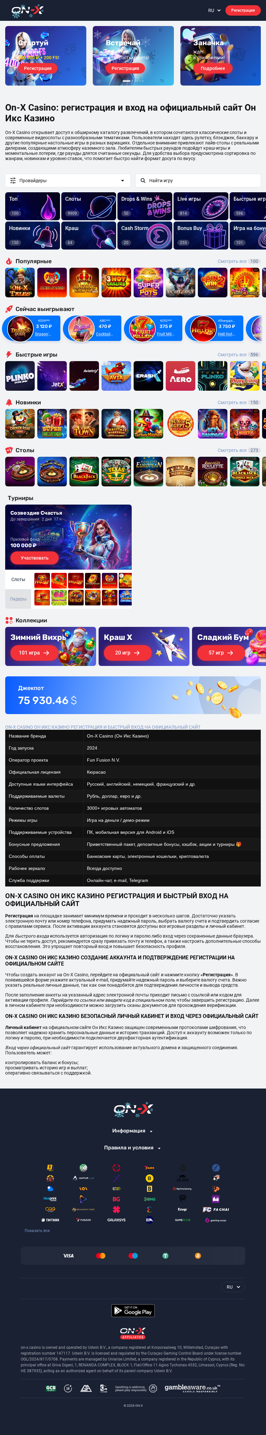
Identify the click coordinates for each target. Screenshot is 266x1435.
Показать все (37, 1230)
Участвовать (35, 558)
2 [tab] (132, 81)
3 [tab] (135, 81)
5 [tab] (140, 81)
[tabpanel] (46, 56)
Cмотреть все (238, 354)
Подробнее (213, 68)
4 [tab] (137, 81)
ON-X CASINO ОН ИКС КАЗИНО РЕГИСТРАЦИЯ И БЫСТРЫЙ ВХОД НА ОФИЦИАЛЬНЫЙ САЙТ (102, 727)
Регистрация (243, 10)
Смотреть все (238, 261)
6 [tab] (142, 81)
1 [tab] (126, 81)
